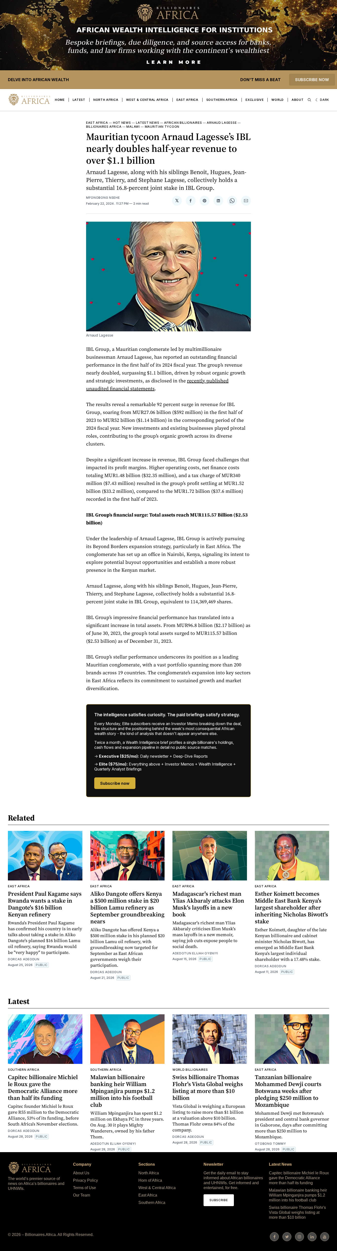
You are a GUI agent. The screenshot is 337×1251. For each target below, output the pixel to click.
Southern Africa (222, 100)
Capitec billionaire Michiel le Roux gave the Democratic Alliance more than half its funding (43, 1087)
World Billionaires (190, 1070)
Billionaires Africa (103, 126)
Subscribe (218, 1200)
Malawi (133, 126)
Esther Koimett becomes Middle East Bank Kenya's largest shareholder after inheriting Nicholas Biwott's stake (291, 907)
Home (60, 100)
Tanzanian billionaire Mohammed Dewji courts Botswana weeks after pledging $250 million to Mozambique (288, 1091)
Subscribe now (312, 79)
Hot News (122, 123)
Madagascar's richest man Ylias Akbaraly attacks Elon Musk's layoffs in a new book (208, 904)
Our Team (81, 1195)
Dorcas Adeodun (23, 959)
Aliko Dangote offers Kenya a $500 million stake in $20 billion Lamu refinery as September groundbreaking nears (127, 907)
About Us (81, 1173)
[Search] (309, 100)
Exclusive (254, 100)
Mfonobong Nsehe (103, 197)
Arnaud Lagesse (222, 123)
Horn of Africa (150, 1180)
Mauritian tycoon (162, 126)
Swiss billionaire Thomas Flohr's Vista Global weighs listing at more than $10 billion (207, 1087)
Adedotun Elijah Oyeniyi (195, 953)
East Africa (187, 100)
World (277, 100)
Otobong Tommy (270, 1143)
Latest (79, 100)
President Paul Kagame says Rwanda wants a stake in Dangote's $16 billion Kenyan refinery (45, 904)
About (298, 100)
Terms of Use (84, 1188)
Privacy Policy (85, 1180)
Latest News (147, 123)
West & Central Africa (147, 100)
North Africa (105, 100)
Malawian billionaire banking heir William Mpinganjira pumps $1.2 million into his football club (122, 1091)
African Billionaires (183, 123)
